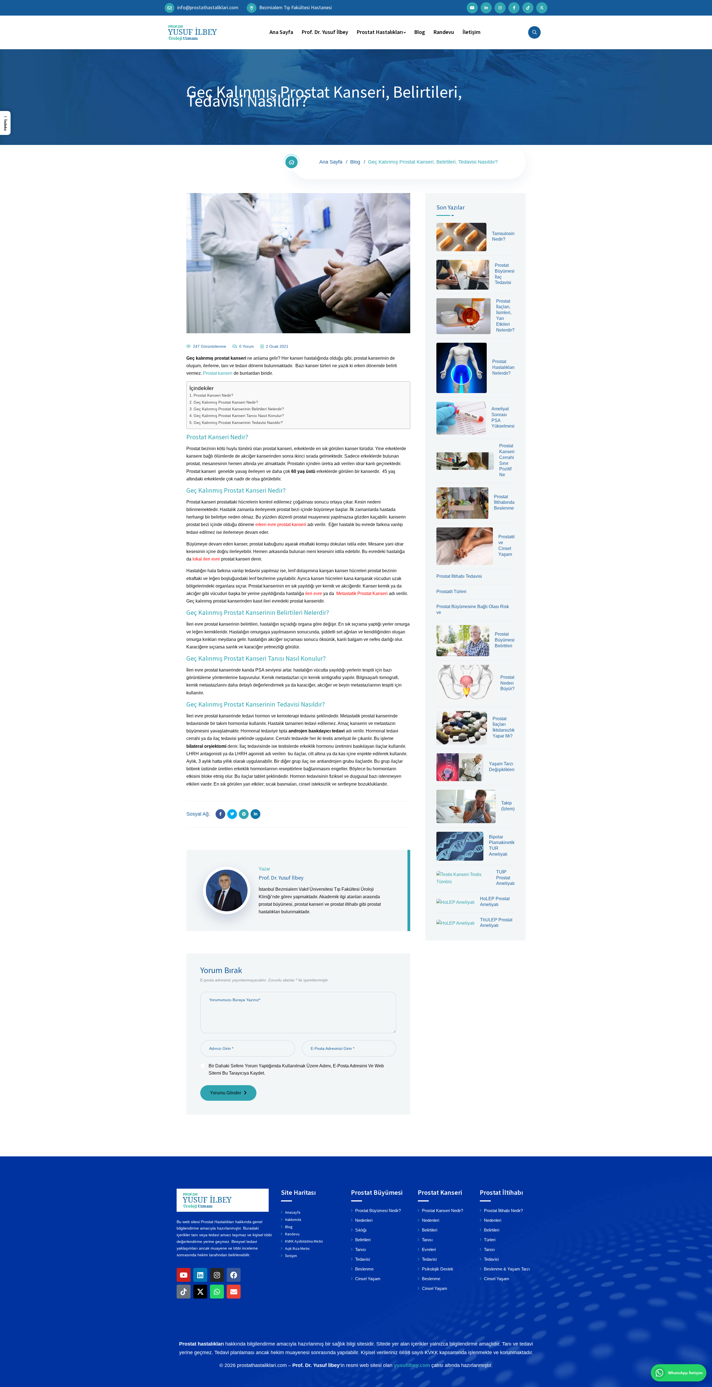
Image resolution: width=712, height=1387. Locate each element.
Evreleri (429, 1249)
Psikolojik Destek (437, 1269)
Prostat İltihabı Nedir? (503, 1210)
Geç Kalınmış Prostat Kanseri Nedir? (226, 402)
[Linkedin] (200, 1275)
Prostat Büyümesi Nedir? (378, 1210)
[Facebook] (234, 1275)
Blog (419, 31)
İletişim (472, 31)
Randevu (443, 31)
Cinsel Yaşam (367, 1278)
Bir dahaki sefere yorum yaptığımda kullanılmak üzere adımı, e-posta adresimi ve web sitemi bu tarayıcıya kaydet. (296, 1069)
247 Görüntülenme (209, 346)
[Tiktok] (184, 1292)
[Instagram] (217, 1275)
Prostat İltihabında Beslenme (504, 502)
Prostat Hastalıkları (380, 31)
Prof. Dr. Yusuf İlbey (324, 31)
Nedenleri (363, 1220)
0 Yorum (246, 346)
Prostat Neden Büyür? (507, 683)
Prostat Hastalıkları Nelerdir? (503, 367)
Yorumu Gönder (225, 1092)
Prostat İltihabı (501, 1192)
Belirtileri (362, 1239)
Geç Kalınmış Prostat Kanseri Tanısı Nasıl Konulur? (239, 415)
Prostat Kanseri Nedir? (213, 395)
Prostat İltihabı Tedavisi (459, 576)
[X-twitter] (200, 1292)
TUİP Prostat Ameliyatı (505, 878)
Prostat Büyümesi (376, 1192)
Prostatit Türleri (451, 591)
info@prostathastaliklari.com (207, 7)
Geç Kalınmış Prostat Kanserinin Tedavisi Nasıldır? (238, 422)
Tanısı (360, 1249)
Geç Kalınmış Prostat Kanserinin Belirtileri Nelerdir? (239, 409)
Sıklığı (361, 1230)
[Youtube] (184, 1275)
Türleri (489, 1239)
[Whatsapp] (217, 1292)
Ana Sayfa (281, 31)
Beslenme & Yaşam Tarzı (507, 1269)
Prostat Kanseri (440, 1192)
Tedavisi (362, 1259)
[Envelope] (234, 1292)
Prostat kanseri (218, 373)
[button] (5, 123)
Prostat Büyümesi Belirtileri (505, 640)
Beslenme (364, 1269)
